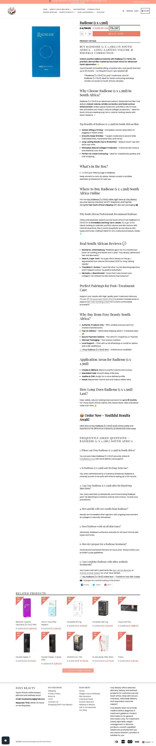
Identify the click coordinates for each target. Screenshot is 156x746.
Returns (51, 696)
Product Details (88, 41)
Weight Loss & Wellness (60, 9)
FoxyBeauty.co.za (87, 459)
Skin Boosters (79, 9)
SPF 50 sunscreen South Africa (100, 299)
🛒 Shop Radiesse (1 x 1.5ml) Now (94, 349)
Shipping (52, 691)
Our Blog (100, 12)
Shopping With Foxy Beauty (60, 704)
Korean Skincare (50, 12)
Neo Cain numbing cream (98, 302)
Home (45, 9)
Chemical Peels (93, 9)
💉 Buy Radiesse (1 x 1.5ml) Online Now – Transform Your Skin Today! (110, 576)
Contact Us (53, 702)
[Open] (5, 740)
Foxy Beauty (25, 688)
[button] (147, 742)
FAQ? (50, 699)
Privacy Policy (54, 693)
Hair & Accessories (85, 12)
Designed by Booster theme (40, 742)
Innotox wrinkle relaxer (90, 573)
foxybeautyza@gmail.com (141, 2)
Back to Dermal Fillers (80, 670)
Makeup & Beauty (66, 12)
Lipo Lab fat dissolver (122, 570)
